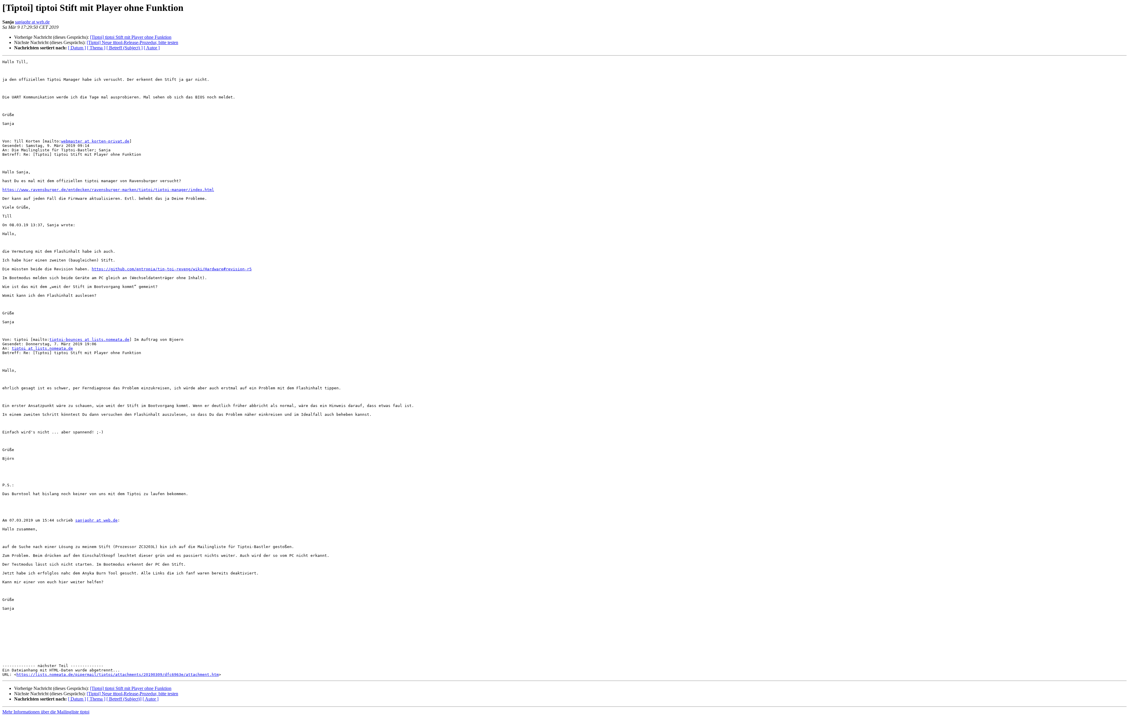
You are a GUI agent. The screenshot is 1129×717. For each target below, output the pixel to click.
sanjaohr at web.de (32, 21)
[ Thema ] (96, 47)
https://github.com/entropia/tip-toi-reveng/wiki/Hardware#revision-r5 (172, 269)
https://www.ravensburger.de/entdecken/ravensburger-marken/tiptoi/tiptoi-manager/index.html (108, 189)
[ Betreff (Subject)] (123, 698)
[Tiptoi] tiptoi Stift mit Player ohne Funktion (130, 37)
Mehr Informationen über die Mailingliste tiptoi (45, 711)
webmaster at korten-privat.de (95, 141)
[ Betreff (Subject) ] (124, 47)
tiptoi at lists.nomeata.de (42, 348)
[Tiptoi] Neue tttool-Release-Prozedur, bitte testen (132, 42)
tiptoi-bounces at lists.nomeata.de (89, 339)
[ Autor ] (152, 47)
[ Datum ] (77, 47)
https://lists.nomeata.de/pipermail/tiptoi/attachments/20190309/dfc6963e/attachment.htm (117, 674)
